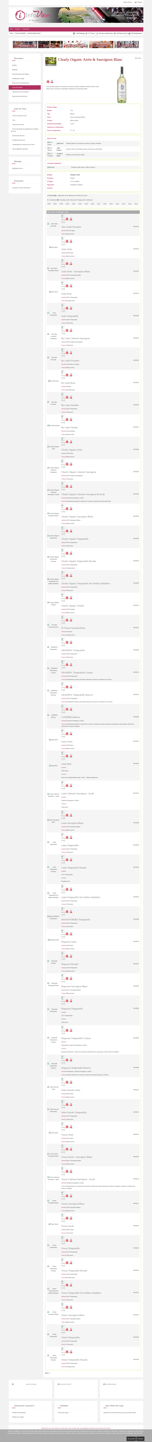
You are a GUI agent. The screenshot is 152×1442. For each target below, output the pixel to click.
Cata (13, 120)
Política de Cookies (18, 1417)
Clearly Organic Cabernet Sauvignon (78, 472)
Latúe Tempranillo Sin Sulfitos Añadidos (80, 897)
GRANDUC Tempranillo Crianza (77, 672)
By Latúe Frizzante (70, 360)
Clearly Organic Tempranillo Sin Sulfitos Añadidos (85, 583)
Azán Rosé (66, 293)
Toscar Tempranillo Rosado (74, 1270)
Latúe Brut (66, 764)
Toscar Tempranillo (70, 1248)
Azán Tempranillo (69, 316)
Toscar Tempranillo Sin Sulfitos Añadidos (81, 1293)
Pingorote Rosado (69, 964)
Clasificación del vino (18, 140)
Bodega (17, 29)
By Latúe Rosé (68, 383)
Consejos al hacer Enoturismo (21, 188)
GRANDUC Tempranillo (73, 650)
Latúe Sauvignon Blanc (72, 823)
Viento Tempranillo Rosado (74, 1359)
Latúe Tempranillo (70, 845)
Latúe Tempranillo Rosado (73, 867)
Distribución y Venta (18, 78)
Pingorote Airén (68, 941)
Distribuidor (25, 29)
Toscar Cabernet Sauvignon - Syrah (78, 1179)
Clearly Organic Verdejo (72, 605)
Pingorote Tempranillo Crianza (76, 1038)
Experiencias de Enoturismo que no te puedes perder (119, 1412)
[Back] (47, 1373)
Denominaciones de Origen (20, 74)
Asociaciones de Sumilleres (20, 92)
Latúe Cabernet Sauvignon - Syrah (77, 793)
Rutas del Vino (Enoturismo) (20, 83)
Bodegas (15, 70)
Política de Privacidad (18, 1412)
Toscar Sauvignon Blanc (72, 1203)
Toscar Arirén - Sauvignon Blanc (76, 1157)
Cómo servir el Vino (18, 124)
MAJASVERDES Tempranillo (75, 919)
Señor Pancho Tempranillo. (74, 1112)
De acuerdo (131, 1439)
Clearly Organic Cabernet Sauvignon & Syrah (83, 494)
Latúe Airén (66, 741)
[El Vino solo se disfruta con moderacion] (121, 1389)
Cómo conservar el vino (19, 116)
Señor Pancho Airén (70, 1090)
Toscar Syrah (67, 1226)
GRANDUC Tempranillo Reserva (77, 695)
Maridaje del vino (17, 168)
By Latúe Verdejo (69, 427)
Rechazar (140, 1439)
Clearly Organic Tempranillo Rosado (78, 561)
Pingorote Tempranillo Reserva (76, 1068)
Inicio (11, 29)
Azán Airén (66, 249)
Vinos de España (20, 33)
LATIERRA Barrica (70, 717)
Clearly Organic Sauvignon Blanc (77, 516)
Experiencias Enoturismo (19, 96)
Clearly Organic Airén (71, 449)
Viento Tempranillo (70, 1337)
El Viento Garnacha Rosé (73, 628)
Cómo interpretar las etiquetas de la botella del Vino (24, 130)
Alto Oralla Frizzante (71, 227)
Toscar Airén (67, 1134)
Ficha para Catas (63, 1412)
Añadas (14, 65)
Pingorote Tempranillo (72, 1008)
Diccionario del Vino (18, 135)
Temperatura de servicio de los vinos (23, 144)
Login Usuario (127, 2)
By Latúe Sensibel (70, 405)
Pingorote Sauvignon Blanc (74, 986)
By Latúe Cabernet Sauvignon (75, 338)
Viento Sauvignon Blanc (73, 1315)
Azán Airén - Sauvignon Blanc (75, 271)
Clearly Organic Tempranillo (74, 539)
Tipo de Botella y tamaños (20, 149)
